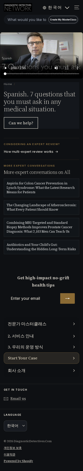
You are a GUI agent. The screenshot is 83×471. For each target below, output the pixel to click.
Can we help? (21, 123)
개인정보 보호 (13, 448)
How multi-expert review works (31, 152)
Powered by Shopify (18, 461)
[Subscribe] (67, 298)
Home (8, 84)
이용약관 (9, 454)
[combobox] (41, 19)
